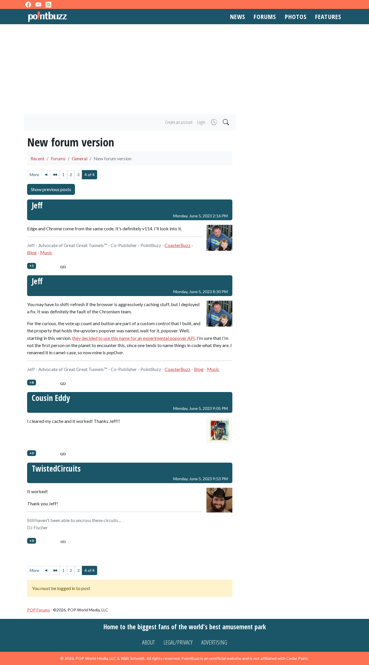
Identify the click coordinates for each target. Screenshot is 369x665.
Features (328, 16)
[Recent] (213, 122)
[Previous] (55, 174)
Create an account (179, 122)
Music (46, 252)
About (148, 642)
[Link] (63, 266)
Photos (296, 16)
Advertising (214, 642)
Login (201, 122)
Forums (265, 16)
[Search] (225, 122)
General (79, 158)
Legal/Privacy (178, 642)
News (237, 16)
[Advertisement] (184, 69)
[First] (46, 174)
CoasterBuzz (178, 245)
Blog (32, 252)
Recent (37, 158)
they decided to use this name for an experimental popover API (133, 338)
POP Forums (38, 609)
